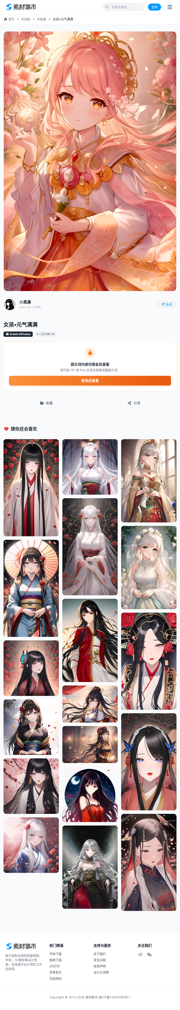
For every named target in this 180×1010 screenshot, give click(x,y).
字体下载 (55, 954)
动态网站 (55, 978)
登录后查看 (90, 380)
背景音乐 (55, 972)
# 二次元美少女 (46, 334)
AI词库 (25, 19)
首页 (10, 19)
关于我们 (100, 954)
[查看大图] (168, 39)
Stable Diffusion (20, 334)
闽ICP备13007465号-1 (115, 997)
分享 (136, 403)
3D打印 (54, 966)
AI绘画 (41, 19)
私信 (169, 304)
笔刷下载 (55, 960)
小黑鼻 (25, 302)
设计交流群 (101, 972)
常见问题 (100, 960)
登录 (154, 7)
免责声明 (100, 966)
